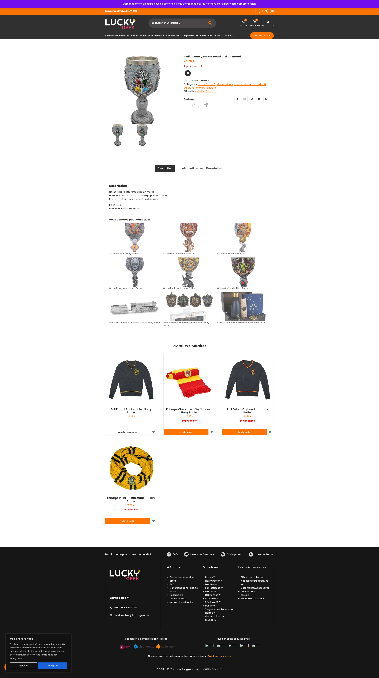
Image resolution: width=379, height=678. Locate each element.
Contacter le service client (182, 579)
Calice (201, 91)
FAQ (175, 554)
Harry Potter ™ (207, 84)
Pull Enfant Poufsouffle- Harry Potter (131, 411)
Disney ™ (210, 577)
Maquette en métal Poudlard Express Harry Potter (134, 322)
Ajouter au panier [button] (127, 432)
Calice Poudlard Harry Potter (123, 253)
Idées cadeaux (225, 84)
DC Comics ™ (213, 595)
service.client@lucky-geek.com (132, 615)
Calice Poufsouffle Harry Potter (179, 288)
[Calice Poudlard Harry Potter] (134, 237)
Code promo (234, 554)
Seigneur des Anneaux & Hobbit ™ (219, 611)
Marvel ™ (210, 591)
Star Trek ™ (212, 598)
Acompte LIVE (262, 35)
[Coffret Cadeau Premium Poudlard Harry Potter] (242, 306)
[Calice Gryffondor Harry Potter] (188, 237)
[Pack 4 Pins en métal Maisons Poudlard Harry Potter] (188, 306)
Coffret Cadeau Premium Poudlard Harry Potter (241, 322)
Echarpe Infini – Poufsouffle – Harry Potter (131, 499)
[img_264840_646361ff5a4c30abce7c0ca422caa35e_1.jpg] (142, 92)
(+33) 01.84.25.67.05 (125, 607)
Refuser (23, 665)
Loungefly (210, 620)
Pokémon (210, 605)
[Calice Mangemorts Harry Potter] (134, 272)
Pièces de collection (252, 577)
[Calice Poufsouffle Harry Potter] (188, 272)
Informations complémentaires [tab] (201, 168)
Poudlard (210, 87)
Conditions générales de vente (184, 589)
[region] (38, 653)
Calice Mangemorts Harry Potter (125, 288)
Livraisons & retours (202, 554)
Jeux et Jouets (249, 591)
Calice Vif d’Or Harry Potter (231, 253)
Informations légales (181, 602)
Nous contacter (264, 554)
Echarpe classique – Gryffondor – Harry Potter (189, 411)
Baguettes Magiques (252, 598)
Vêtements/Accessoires (255, 588)
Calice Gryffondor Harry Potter (179, 253)
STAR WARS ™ (213, 602)
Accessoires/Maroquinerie (255, 582)
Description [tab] (165, 168)
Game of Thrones (215, 616)
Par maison (197, 87)
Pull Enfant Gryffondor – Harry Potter (247, 411)
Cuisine (245, 595)
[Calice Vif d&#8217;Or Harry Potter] (242, 237)
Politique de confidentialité (178, 596)
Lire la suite (186, 432)
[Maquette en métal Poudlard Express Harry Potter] (134, 306)
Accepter (53, 665)
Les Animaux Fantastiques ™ (214, 586)
